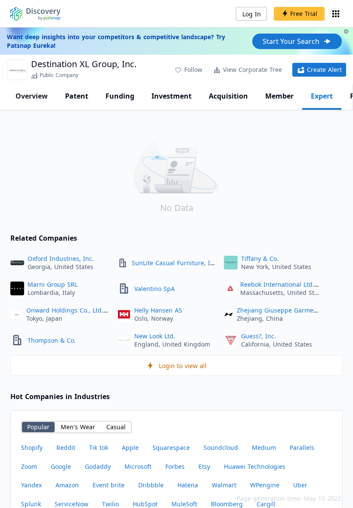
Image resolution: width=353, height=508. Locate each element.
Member (279, 96)
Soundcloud (221, 447)
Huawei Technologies (254, 466)
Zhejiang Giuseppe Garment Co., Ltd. (291, 310)
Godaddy (98, 466)
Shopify (32, 447)
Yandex (31, 485)
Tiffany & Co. (260, 258)
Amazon (67, 485)
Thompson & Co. (52, 340)
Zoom (29, 466)
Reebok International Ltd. (277, 284)
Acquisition (228, 96)
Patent (76, 96)
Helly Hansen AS (158, 310)
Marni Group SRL (52, 284)
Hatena (187, 485)
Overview (31, 96)
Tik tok (98, 447)
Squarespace (171, 447)
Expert (322, 96)
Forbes (175, 466)
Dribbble (151, 485)
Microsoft (138, 466)
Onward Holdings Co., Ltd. (64, 310)
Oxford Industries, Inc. (61, 258)
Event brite (108, 485)
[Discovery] (35, 14)
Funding (119, 96)
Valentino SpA (154, 289)
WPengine (264, 485)
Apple (130, 447)
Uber (300, 485)
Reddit (65, 447)
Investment (172, 96)
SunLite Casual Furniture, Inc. (175, 263)
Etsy (204, 466)
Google (61, 466)
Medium (264, 447)
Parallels (302, 447)
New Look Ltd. (154, 336)
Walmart (224, 485)
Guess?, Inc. (258, 336)
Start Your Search (291, 41)
